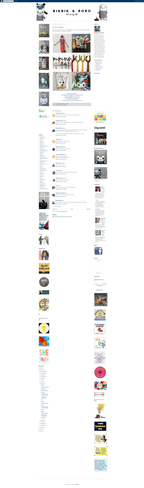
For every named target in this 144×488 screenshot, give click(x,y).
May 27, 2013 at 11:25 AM (61, 181)
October (42, 374)
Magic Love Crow (59, 146)
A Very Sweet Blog (60, 154)
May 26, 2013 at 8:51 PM (61, 142)
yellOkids (75, 93)
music (41, 174)
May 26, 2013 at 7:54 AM (61, 116)
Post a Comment (57, 206)
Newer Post (55, 209)
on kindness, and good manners (44, 395)
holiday (41, 162)
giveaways (42, 156)
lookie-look (42, 168)
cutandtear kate (59, 113)
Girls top (69, 93)
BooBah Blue (69, 29)
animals (41, 136)
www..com (98, 260)
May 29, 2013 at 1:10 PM (61, 196)
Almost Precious (59, 178)
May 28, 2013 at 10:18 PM (61, 189)
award (41, 141)
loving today (42, 170)
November (43, 373)
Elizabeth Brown (59, 128)
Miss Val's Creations (60, 193)
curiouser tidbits (43, 150)
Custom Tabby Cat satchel (68, 100)
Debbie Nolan (58, 200)
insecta (42, 409)
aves (42, 399)
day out (41, 152)
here (69, 31)
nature (41, 176)
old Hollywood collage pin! (44, 415)
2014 (41, 368)
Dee (56, 185)
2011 (41, 429)
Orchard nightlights (69, 97)
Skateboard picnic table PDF (68, 95)
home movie (42, 164)
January (43, 425)
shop (41, 187)
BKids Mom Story (98, 62)
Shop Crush (97, 65)
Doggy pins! (43, 388)
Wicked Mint (75, 99)
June (42, 382)
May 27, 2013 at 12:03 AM (61, 159)
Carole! (42, 385)
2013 (41, 369)
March (42, 421)
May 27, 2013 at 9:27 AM (61, 174)
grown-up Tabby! (103, 231)
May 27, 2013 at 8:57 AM (61, 166)
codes (41, 147)
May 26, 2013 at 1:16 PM (61, 135)
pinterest (41, 182)
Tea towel (69, 99)
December (43, 371)
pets (40, 180)
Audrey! (42, 411)
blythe (41, 143)
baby (97, 200)
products (41, 184)
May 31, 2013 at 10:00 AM (61, 204)
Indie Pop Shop (79, 95)
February (43, 423)
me (40, 171)
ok (40, 177)
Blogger (77, 484)
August (42, 378)
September (43, 376)
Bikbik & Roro (78, 100)
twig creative (77, 97)
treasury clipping (43, 188)
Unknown (58, 139)
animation (42, 138)
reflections (42, 185)
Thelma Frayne (59, 163)
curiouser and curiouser (43, 397)
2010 (41, 431)
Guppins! (43, 401)
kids (40, 167)
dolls (41, 153)
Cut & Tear (77, 96)
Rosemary (58, 170)
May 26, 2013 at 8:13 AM (61, 124)
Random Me (97, 69)
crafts (41, 149)
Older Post (88, 209)
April (42, 420)
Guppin (42, 405)
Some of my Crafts (99, 66)
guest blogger (42, 161)
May (42, 383)
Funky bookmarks (69, 96)
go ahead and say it (44, 158)
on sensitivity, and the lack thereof (44, 407)
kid (40, 165)
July (42, 380)
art (40, 140)
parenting (42, 179)
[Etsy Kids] (100, 123)
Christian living (43, 146)
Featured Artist (98, 63)
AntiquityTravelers (60, 120)
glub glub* (43, 392)
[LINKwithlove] (99, 289)
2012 (41, 427)
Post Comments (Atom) (62, 211)
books (41, 144)
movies (41, 173)
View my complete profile (99, 56)
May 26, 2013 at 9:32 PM (61, 150)
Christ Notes (97, 209)
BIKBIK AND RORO (60, 103)
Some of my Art (98, 68)
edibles (41, 155)
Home (72, 209)
